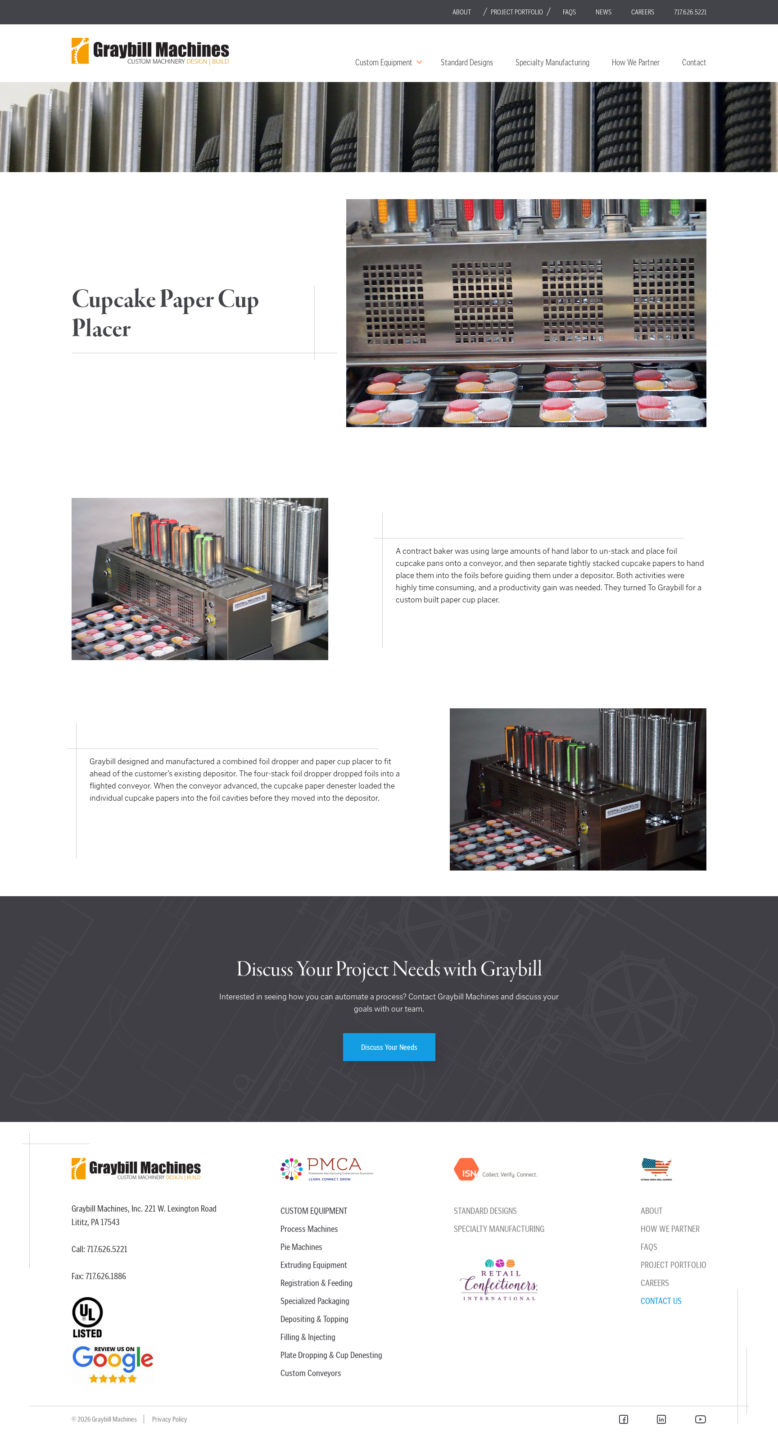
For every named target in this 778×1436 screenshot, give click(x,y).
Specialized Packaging (314, 1300)
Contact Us (661, 1300)
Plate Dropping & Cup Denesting (331, 1354)
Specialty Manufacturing (552, 62)
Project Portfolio (517, 11)
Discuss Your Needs (389, 1047)
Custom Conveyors (310, 1373)
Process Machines (309, 1228)
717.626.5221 (690, 11)
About (461, 11)
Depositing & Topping (314, 1318)
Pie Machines (301, 1246)
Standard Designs (467, 62)
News (603, 11)
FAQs (569, 11)
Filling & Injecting (307, 1336)
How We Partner (636, 62)
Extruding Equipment (313, 1264)
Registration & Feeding (316, 1282)
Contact (694, 62)
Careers (642, 11)
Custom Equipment (383, 62)
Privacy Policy (169, 1419)
